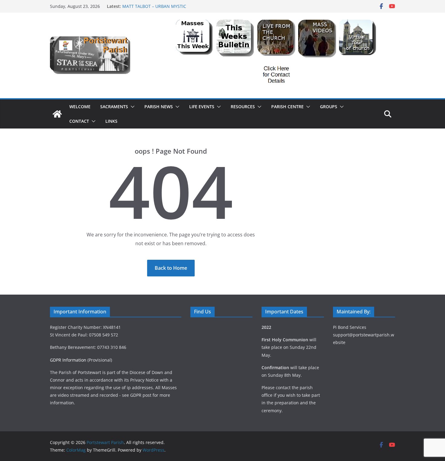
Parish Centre (287, 106)
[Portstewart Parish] (57, 114)
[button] (131, 106)
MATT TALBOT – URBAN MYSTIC (154, 6)
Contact (79, 121)
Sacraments (114, 106)
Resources (243, 106)
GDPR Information (68, 360)
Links (111, 121)
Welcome (80, 106)
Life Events (201, 106)
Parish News (158, 106)
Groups (328, 106)
